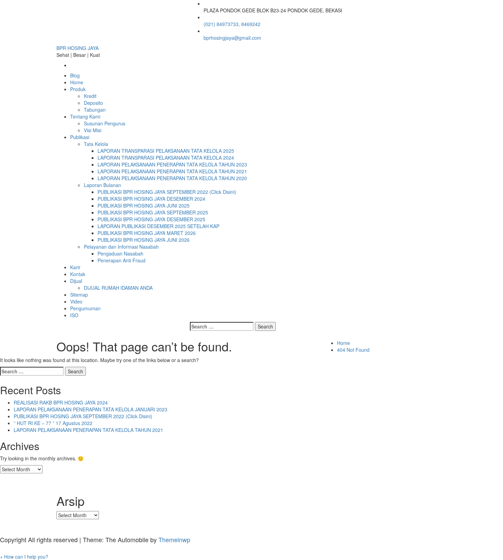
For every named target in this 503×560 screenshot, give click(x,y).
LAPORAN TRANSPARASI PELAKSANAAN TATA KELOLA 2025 (166, 150)
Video (76, 301)
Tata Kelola (96, 143)
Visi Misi (92, 130)
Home (76, 82)
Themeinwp (174, 539)
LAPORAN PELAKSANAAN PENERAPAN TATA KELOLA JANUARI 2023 (90, 409)
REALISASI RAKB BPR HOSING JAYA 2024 (61, 402)
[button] (24, 556)
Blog (75, 75)
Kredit (90, 95)
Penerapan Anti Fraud (121, 260)
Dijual (76, 280)
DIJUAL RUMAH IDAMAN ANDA (118, 287)
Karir (75, 267)
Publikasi (79, 137)
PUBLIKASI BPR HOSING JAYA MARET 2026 (147, 232)
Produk (78, 89)
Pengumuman (85, 308)
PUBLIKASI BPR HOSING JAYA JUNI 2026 (144, 239)
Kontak (77, 274)
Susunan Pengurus (104, 123)
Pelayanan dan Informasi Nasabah (121, 246)
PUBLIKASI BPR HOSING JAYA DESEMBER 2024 (151, 198)
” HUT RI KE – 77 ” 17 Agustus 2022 (53, 423)
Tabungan (95, 109)
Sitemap (79, 294)
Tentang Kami (85, 116)
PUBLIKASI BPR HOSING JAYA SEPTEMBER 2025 (153, 212)
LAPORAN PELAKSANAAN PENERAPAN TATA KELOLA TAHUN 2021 (172, 171)
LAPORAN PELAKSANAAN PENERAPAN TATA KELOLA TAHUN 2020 (172, 178)
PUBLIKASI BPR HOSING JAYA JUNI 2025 (144, 205)
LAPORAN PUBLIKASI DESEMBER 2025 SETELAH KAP (158, 226)
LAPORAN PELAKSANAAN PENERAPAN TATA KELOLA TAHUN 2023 (172, 164)
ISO (74, 315)
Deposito (93, 102)
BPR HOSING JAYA (77, 48)
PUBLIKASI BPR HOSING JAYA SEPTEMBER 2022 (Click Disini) (167, 191)
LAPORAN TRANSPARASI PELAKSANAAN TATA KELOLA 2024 (166, 157)
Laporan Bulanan (102, 185)
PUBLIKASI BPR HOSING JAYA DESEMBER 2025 (151, 219)
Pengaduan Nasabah (120, 253)
